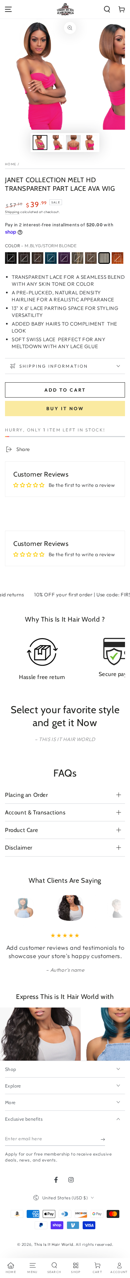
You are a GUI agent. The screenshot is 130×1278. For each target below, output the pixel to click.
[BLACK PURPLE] (64, 258)
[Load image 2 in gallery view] (56, 142)
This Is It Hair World (54, 1244)
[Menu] (8, 9)
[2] (37, 258)
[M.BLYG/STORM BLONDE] (104, 258)
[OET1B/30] (91, 258)
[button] (107, 9)
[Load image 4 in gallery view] (90, 142)
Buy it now (65, 409)
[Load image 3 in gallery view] (73, 142)
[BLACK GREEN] (51, 258)
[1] (11, 258)
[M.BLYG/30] (77, 258)
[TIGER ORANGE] (117, 258)
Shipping (12, 212)
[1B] (24, 258)
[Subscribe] (103, 1139)
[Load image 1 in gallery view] (40, 142)
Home (10, 164)
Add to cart (65, 390)
